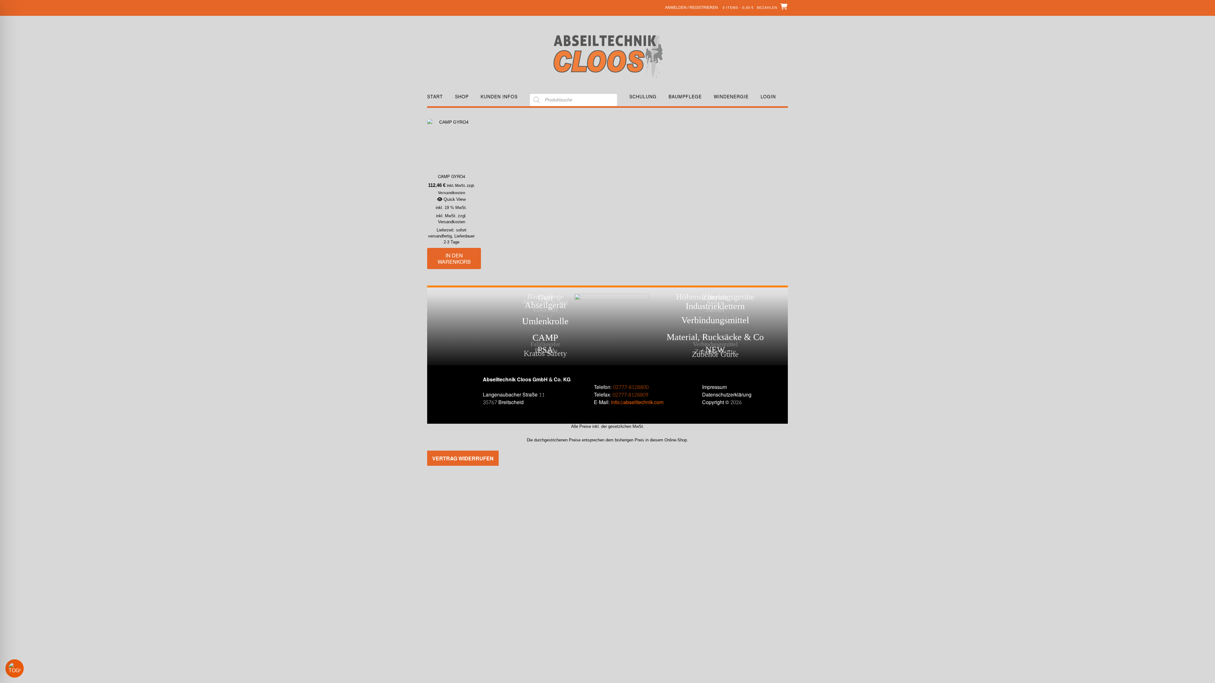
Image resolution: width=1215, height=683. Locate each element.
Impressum (714, 387)
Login (768, 97)
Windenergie (731, 97)
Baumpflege (685, 97)
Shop (462, 97)
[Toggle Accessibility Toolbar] (24, 668)
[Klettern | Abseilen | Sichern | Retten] (607, 56)
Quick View (454, 199)
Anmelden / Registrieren (691, 7)
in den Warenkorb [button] (454, 258)
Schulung (643, 97)
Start (435, 97)
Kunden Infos (499, 97)
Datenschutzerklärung (726, 394)
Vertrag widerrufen (463, 458)
